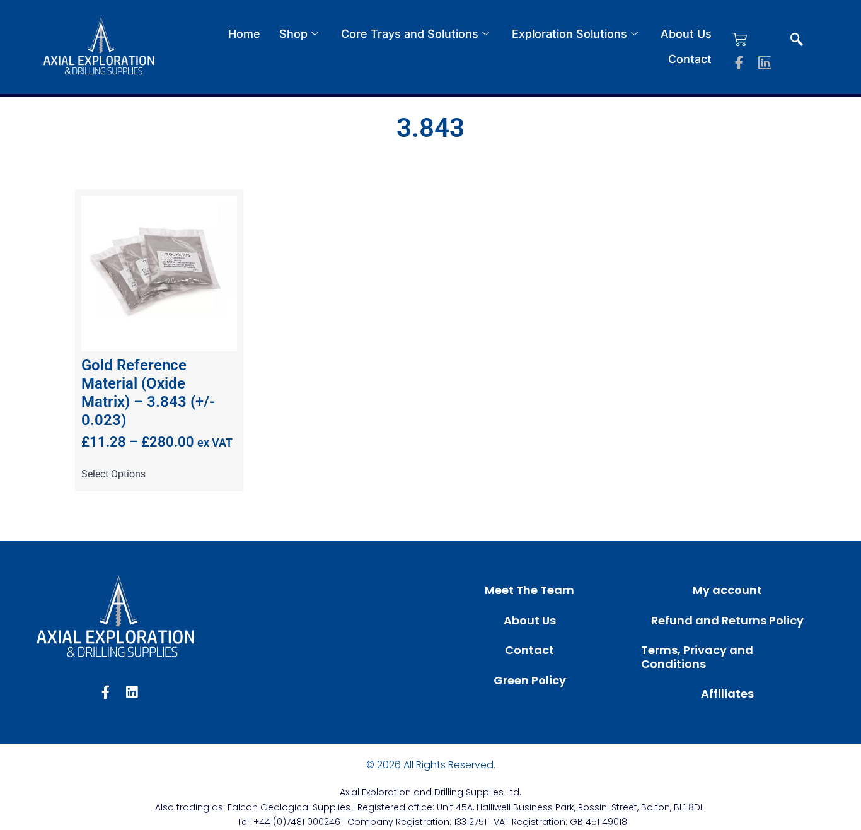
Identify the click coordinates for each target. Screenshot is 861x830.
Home (244, 33)
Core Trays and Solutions (409, 33)
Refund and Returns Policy (727, 620)
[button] (796, 40)
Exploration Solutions (569, 33)
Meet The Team (529, 590)
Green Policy (530, 680)
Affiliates (727, 693)
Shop (293, 33)
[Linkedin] (764, 62)
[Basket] (739, 39)
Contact (690, 59)
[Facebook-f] (739, 62)
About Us (686, 33)
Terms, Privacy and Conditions (697, 657)
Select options (113, 474)
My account (727, 590)
